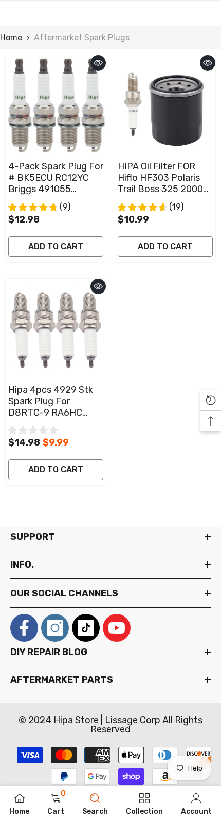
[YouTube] (117, 628)
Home (11, 37)
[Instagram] (55, 628)
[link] (55, 803)
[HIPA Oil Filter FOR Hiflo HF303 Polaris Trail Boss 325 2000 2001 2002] (165, 105)
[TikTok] (86, 628)
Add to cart (55, 246)
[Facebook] (24, 628)
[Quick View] (98, 63)
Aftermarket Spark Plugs (82, 37)
